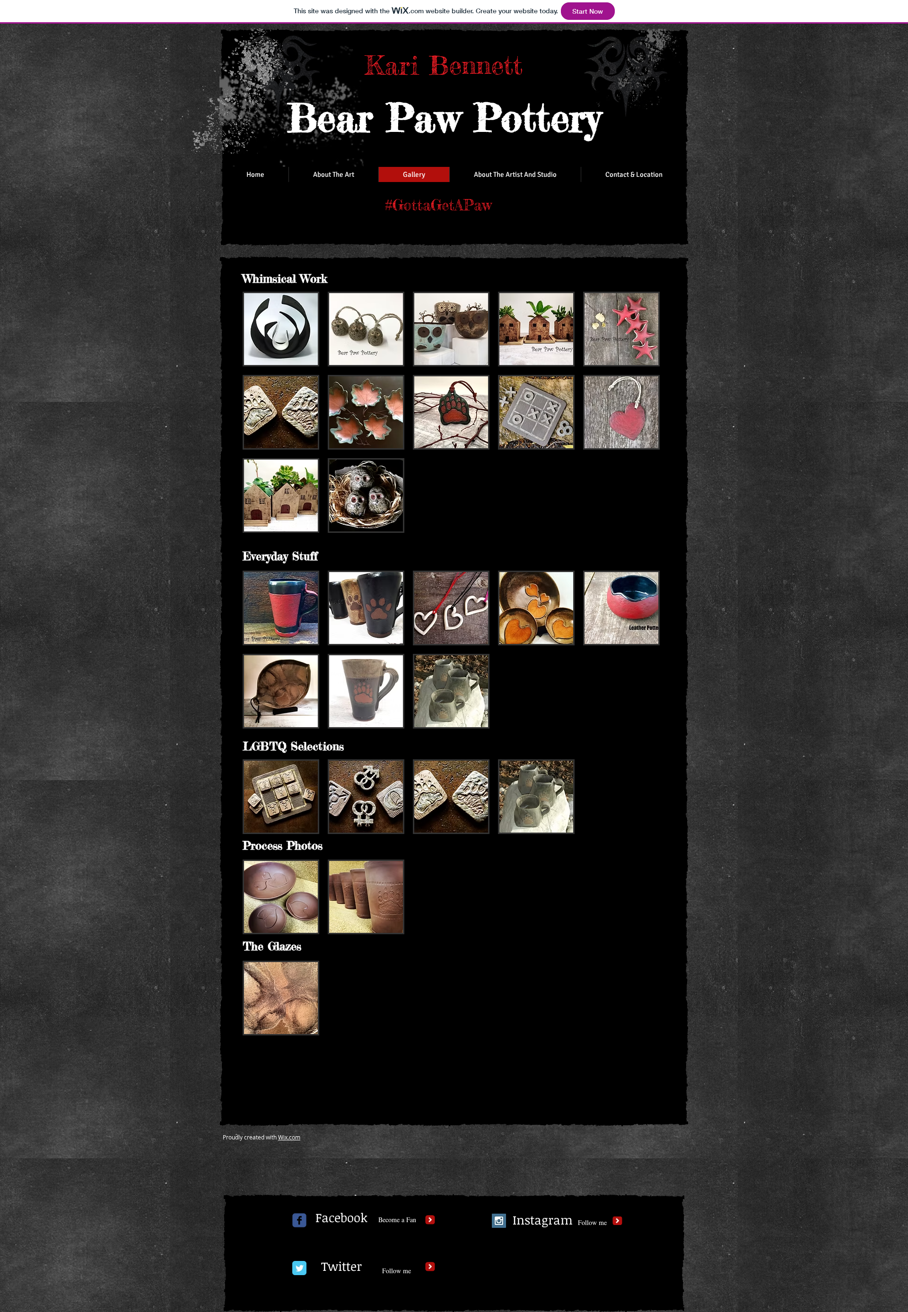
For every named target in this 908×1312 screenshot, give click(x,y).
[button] (281, 329)
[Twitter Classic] (299, 1268)
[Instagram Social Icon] (499, 1221)
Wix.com (289, 1137)
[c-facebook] (299, 1220)
